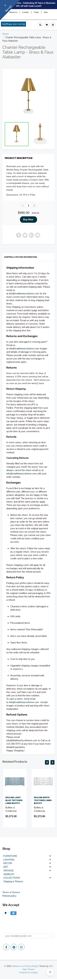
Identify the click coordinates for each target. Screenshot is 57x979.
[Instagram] (21, 947)
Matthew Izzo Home (21, 966)
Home (5, 33)
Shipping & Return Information (20, 257)
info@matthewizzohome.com (24, 293)
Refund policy (9, 895)
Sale (46, 12)
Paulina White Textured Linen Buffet (42, 800)
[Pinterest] (14, 947)
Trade (36, 12)
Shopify (35, 966)
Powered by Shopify (28, 972)
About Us (13, 12)
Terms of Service (11, 892)
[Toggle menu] (50, 855)
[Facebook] (6, 947)
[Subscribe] (51, 936)
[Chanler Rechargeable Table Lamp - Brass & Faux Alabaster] (28, 96)
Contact (25, 12)
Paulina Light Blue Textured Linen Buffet (13, 800)
